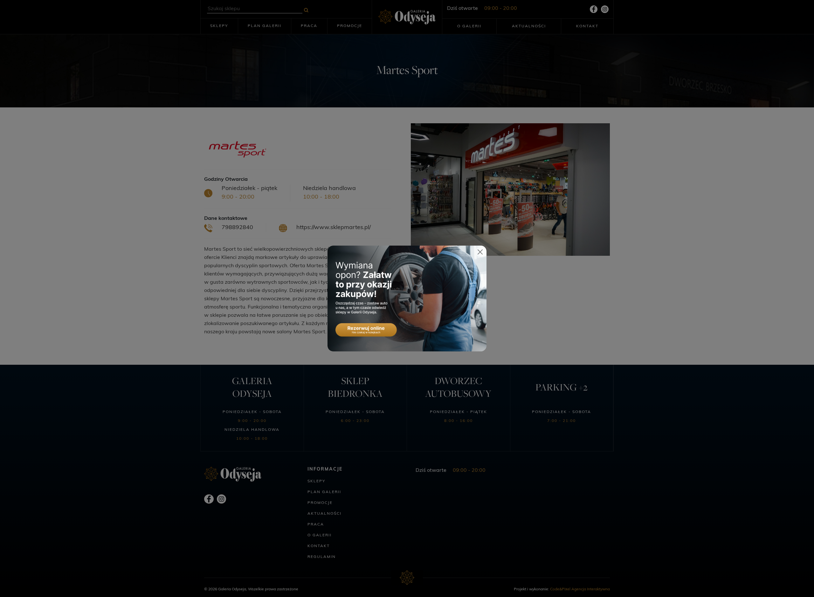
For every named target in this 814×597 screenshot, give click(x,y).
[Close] (480, 252)
